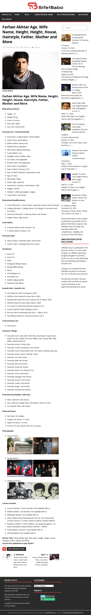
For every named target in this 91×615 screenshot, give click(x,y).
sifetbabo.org (51, 613)
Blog (27, 15)
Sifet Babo (26, 47)
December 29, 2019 (12, 47)
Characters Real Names (43, 15)
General (37, 47)
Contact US (6, 15)
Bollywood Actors (16, 549)
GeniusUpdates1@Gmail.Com (73, 613)
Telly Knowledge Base (66, 15)
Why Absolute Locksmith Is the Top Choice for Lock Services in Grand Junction (17, 597)
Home (17, 15)
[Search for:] (75, 28)
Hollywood (7, 19)
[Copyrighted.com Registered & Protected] (47, 599)
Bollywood (83, 15)
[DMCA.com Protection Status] (48, 597)
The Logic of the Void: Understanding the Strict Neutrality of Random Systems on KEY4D (18, 588)
